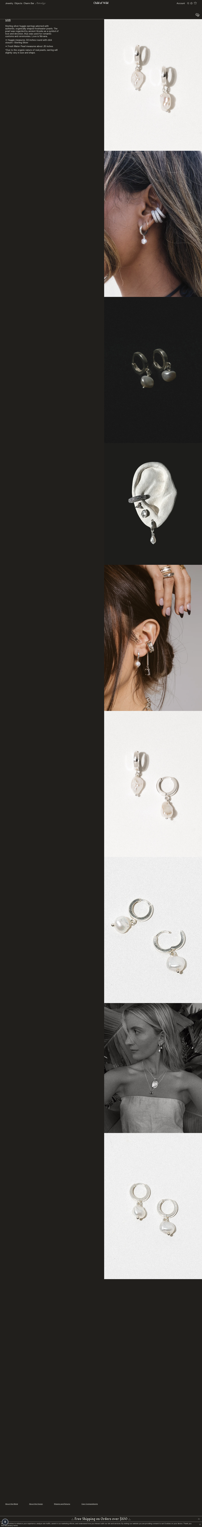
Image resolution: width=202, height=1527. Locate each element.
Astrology (40, 3)
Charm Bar (28, 3)
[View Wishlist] (191, 3)
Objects (18, 3)
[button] (5, 1522)
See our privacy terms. (9, 1525)
